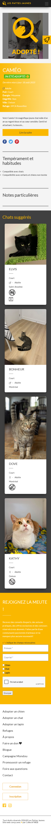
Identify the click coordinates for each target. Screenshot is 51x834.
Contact (8, 775)
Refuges (8, 730)
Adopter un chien (14, 711)
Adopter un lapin (13, 724)
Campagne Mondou (15, 756)
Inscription (15, 796)
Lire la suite (25, 132)
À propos (8, 737)
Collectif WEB (32, 822)
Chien (7, 665)
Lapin (7, 672)
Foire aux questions (15, 768)
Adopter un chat (13, 717)
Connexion (15, 786)
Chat (7, 669)
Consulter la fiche (25, 253)
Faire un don (11, 743)
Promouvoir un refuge (17, 762)
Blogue (7, 749)
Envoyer (8, 693)
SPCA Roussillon (19, 106)
